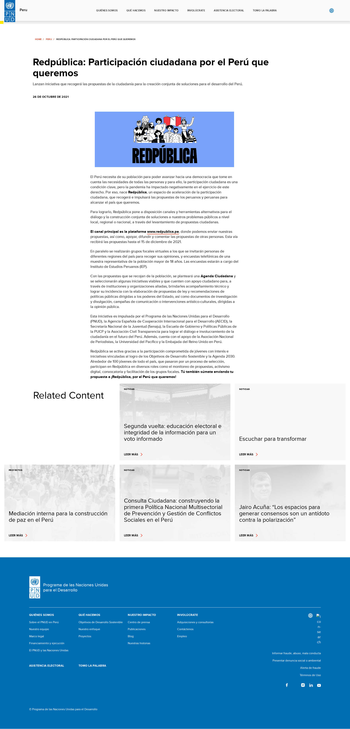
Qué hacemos (136, 10)
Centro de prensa (139, 622)
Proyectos (85, 636)
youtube (319, 685)
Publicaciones (136, 629)
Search (339, 10)
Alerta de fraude (310, 668)
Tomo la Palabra (265, 10)
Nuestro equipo (39, 629)
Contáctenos (185, 629)
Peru (23, 10)
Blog (131, 636)
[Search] (318, 629)
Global (331, 10)
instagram (303, 685)
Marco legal (36, 636)
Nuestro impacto (166, 10)
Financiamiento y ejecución (46, 643)
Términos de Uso (310, 675)
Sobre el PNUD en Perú (44, 622)
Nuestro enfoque (89, 629)
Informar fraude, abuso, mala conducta (296, 653)
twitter (295, 685)
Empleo (182, 636)
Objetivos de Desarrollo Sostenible (101, 622)
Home (38, 39)
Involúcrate (196, 10)
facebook (287, 685)
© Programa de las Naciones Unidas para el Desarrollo (63, 709)
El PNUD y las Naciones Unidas (48, 650)
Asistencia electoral (229, 10)
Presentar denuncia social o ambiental (297, 660)
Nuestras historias (139, 643)
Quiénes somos (107, 10)
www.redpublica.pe (163, 231)
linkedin (311, 685)
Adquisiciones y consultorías (195, 622)
